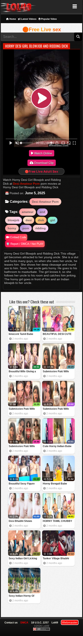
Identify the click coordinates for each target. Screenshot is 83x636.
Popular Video (48, 19)
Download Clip (43, 162)
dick (41, 220)
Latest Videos (28, 19)
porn (25, 228)
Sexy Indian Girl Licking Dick (23, 559)
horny (12, 228)
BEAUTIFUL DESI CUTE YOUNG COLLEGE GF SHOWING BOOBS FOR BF (57, 334)
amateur (27, 212)
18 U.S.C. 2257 (40, 622)
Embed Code (17, 237)
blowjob (13, 220)
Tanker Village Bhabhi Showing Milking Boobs (57, 559)
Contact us (11, 622)
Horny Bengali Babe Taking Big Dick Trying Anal (56, 484)
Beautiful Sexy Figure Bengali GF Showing (22, 484)
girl (52, 220)
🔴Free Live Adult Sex (41, 171)
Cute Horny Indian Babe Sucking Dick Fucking (57, 446)
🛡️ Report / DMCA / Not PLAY (25, 243)
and (42, 212)
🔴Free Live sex (41, 29)
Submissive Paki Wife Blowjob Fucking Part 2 (56, 409)
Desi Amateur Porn (26, 183)
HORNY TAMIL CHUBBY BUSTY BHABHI (57, 521)
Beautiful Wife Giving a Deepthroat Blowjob (22, 372)
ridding (40, 228)
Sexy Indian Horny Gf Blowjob (21, 596)
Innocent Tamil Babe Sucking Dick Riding (21, 334)
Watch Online (42, 153)
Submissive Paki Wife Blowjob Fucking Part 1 (22, 446)
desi (29, 220)
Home (12, 19)
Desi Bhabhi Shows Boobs (20, 521)
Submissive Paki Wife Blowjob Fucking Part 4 (56, 372)
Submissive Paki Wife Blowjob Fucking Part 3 (22, 409)
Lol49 (18, 6)
